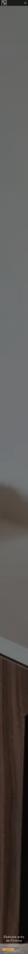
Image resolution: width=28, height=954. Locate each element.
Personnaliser (14, 951)
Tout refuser (20, 949)
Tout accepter (8, 949)
